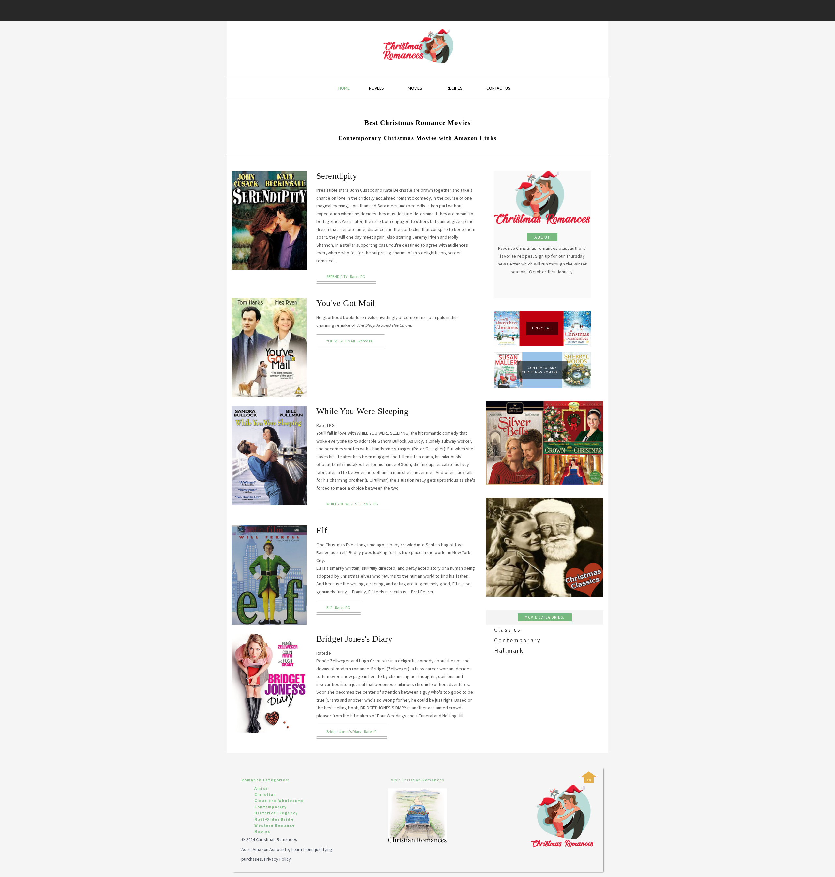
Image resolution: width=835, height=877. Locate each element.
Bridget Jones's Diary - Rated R (351, 731)
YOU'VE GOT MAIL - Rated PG (349, 341)
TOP (588, 780)
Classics (507, 629)
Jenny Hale (542, 328)
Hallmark (509, 650)
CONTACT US (498, 88)
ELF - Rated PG (338, 607)
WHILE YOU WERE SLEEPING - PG (352, 503)
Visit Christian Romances (417, 780)
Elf (321, 530)
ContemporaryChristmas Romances (542, 370)
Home (344, 88)
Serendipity (336, 176)
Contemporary (517, 640)
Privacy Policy (277, 859)
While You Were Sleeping (362, 411)
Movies (415, 88)
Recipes (455, 88)
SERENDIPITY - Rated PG (345, 276)
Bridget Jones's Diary (354, 638)
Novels (376, 88)
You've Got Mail (345, 303)
